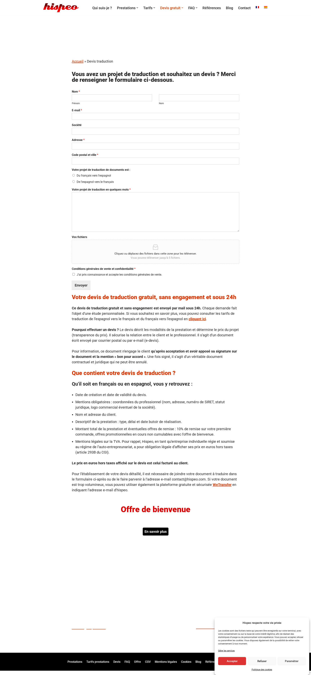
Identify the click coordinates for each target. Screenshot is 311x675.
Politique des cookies (262, 669)
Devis (116, 661)
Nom (76, 91)
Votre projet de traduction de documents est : (101, 169)
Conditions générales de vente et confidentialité (104, 269)
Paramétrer (291, 661)
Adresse (78, 140)
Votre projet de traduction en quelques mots (101, 189)
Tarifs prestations (97, 661)
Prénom (76, 103)
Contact (244, 8)
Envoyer (81, 285)
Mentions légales (166, 661)
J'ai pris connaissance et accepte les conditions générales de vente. (119, 274)
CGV (148, 661)
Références (211, 8)
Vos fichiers (79, 237)
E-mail (77, 110)
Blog (229, 8)
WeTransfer (222, 484)
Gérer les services (226, 650)
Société (77, 125)
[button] (137, 8)
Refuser (262, 661)
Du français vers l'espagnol (94, 175)
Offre (137, 661)
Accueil (78, 61)
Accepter (232, 661)
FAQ (127, 661)
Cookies (186, 661)
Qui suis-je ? (102, 8)
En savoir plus (156, 531)
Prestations (74, 661)
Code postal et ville (85, 155)
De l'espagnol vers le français (95, 182)
